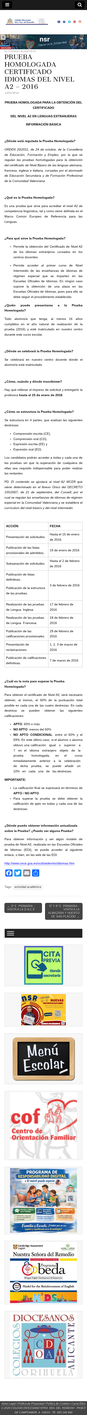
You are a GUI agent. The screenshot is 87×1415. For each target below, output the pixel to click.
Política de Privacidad (31, 1403)
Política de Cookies (58, 1403)
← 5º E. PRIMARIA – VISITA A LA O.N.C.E (21, 907)
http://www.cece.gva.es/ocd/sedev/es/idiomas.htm (39, 863)
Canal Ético (79, 1403)
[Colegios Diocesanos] (43, 1344)
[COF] (43, 1125)
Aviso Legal (9, 1403)
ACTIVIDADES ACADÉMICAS (20, 51)
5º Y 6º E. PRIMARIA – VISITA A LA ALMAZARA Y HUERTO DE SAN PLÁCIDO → (64, 911)
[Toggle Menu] (10, 933)
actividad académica (27, 887)
